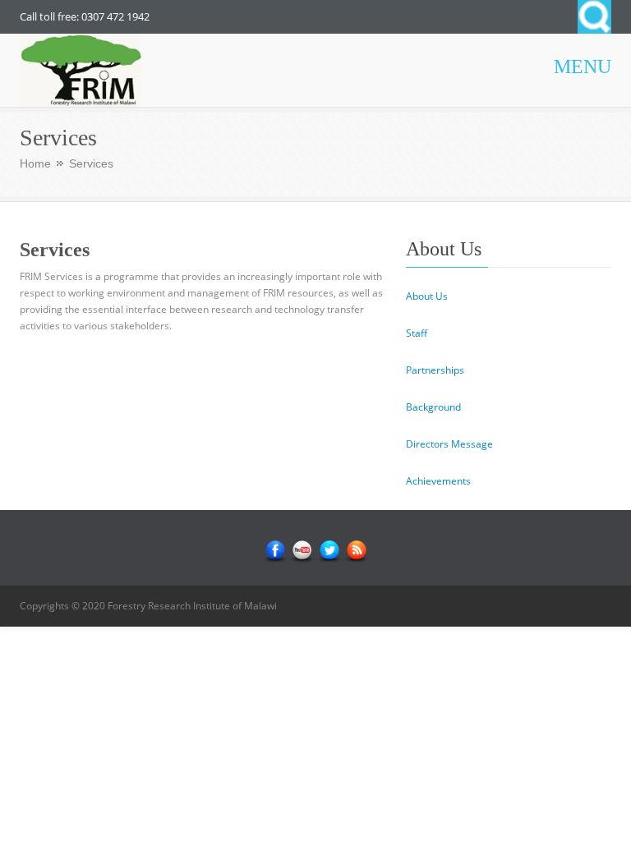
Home (35, 163)
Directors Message (449, 444)
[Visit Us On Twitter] (329, 551)
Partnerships (435, 370)
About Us (427, 296)
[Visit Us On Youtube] (302, 551)
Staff (416, 333)
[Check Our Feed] (356, 551)
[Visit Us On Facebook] (274, 551)
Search (594, 17)
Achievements (438, 481)
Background (433, 407)
